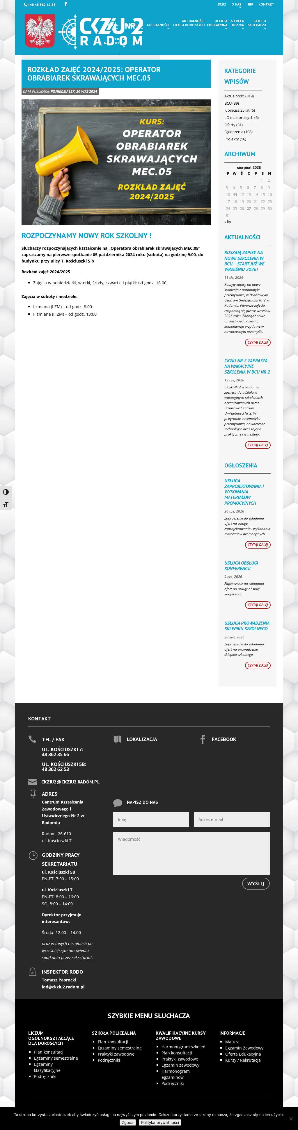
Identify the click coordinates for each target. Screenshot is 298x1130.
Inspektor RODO (62, 971)
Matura (232, 1042)
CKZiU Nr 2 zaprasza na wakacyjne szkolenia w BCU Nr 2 (247, 366)
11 (235, 194)
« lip (227, 221)
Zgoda (128, 1122)
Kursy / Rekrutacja (243, 1060)
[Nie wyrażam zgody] (291, 1119)
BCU (228, 103)
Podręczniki (45, 1076)
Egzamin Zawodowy (244, 1048)
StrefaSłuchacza (257, 23)
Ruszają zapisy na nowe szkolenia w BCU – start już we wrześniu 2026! (244, 260)
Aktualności (158, 25)
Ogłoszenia (132, 25)
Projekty (231, 139)
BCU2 (222, 4)
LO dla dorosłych (238, 117)
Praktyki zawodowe (116, 1054)
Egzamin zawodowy (180, 1065)
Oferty (229, 124)
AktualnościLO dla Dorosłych (189, 23)
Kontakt (266, 4)
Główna (111, 25)
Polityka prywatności (160, 1122)
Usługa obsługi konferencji (241, 565)
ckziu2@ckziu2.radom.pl (70, 782)
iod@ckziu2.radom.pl (63, 987)
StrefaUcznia (237, 23)
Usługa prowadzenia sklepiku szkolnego (246, 625)
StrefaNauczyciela (114, 41)
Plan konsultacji (49, 1052)
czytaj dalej (258, 342)
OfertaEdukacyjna (217, 23)
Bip (250, 4)
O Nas (236, 4)
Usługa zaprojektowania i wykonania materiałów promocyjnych (244, 492)
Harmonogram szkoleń (183, 1046)
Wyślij (256, 883)
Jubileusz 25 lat (237, 110)
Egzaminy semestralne (56, 1058)
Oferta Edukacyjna (243, 1054)
